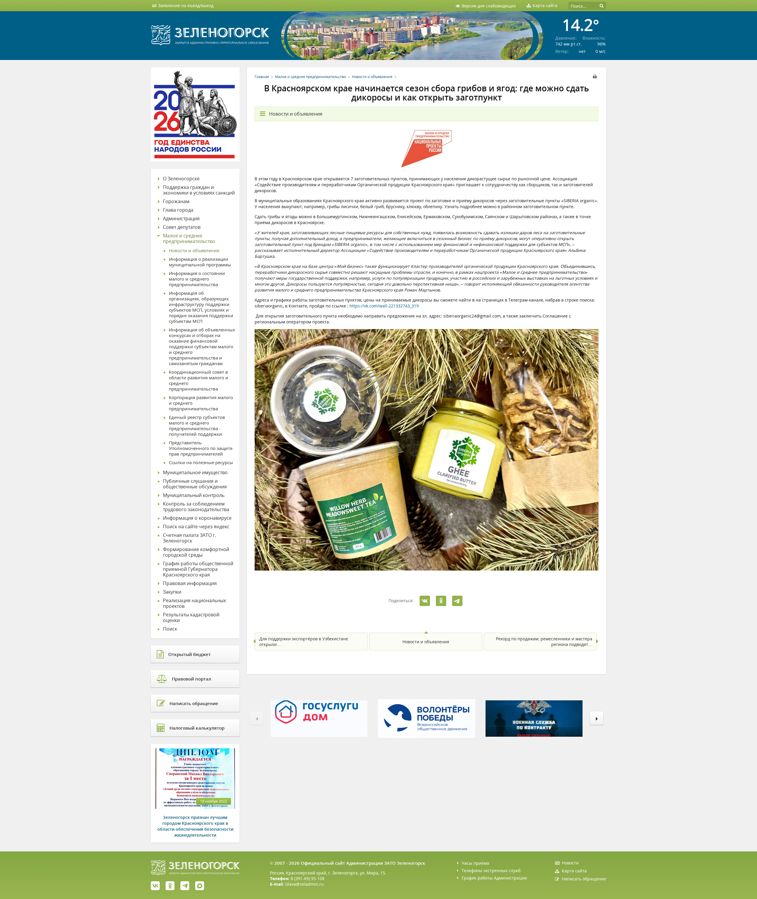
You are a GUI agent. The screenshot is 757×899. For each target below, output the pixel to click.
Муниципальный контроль (193, 495)
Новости (570, 863)
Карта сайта (574, 871)
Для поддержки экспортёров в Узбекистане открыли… (303, 641)
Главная (262, 76)
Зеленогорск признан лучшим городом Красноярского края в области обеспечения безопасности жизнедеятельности (195, 826)
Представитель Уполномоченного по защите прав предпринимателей (200, 448)
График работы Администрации (494, 878)
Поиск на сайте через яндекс (196, 526)
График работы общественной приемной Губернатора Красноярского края (198, 569)
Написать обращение (584, 879)
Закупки (172, 592)
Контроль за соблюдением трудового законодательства (196, 506)
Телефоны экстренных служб (491, 870)
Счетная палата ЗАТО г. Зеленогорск (189, 538)
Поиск (170, 629)
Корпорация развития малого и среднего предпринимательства (201, 403)
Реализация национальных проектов (194, 603)
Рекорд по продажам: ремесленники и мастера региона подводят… (544, 641)
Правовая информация (190, 583)
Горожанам (176, 201)
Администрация (181, 218)
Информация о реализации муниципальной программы (200, 262)
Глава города (178, 210)
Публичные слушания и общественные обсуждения (195, 484)
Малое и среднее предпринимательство (310, 76)
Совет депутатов (181, 227)
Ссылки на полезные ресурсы (201, 462)
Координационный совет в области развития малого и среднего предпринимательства (198, 380)
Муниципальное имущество (195, 472)
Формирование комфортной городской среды (196, 552)
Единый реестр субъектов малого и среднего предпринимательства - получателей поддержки (197, 425)
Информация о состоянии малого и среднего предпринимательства (197, 278)
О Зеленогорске (181, 179)
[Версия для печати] (596, 76)
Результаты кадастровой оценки (191, 617)
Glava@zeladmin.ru (304, 884)
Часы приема (475, 863)
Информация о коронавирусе (197, 518)
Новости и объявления (372, 76)
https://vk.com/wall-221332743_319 (384, 306)
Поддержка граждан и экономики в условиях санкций (199, 190)
